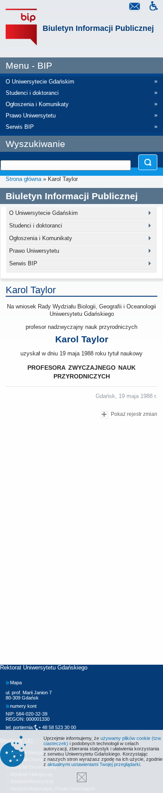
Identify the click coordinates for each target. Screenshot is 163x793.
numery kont (23, 706)
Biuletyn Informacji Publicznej (98, 28)
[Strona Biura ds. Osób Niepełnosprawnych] (153, 7)
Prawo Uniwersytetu (34, 251)
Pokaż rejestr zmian (134, 414)
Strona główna (23, 179)
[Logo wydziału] (21, 27)
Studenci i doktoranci (35, 225)
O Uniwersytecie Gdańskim (43, 213)
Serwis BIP (23, 263)
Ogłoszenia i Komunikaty (40, 238)
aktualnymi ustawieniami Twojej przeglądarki (93, 764)
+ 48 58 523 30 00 (57, 727)
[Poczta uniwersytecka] (134, 7)
